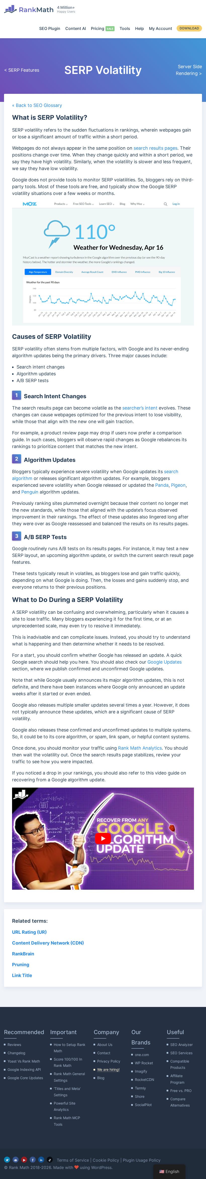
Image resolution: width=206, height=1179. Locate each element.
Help (139, 28)
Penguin (29, 492)
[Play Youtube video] (103, 839)
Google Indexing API (24, 1069)
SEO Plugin (49, 28)
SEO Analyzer (181, 1044)
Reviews (14, 1044)
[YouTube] (24, 1160)
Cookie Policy (106, 1160)
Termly (140, 1088)
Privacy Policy (108, 1061)
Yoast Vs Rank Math (24, 1061)
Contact (103, 1053)
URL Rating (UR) (29, 932)
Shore (139, 1096)
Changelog (16, 1053)
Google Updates (164, 662)
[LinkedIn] (41, 1160)
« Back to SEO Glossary (37, 105)
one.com (142, 1054)
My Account (160, 28)
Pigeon (178, 485)
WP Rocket (144, 1063)
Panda (162, 485)
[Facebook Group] (16, 1160)
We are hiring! (108, 1069)
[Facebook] (33, 1160)
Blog (101, 1078)
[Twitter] (7, 1160)
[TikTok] (50, 1160)
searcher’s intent (140, 408)
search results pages (155, 148)
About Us (104, 1044)
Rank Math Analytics (140, 748)
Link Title (22, 975)
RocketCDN (144, 1079)
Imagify (141, 1071)
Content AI (75, 28)
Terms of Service (73, 1160)
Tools (125, 28)
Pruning (20, 964)
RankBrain (23, 953)
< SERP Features (21, 70)
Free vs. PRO (181, 1090)
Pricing (97, 28)
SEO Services (181, 1053)
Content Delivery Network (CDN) (48, 943)
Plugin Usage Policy (142, 1160)
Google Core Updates (25, 1078)
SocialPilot (143, 1105)
